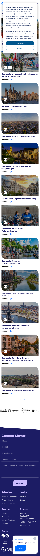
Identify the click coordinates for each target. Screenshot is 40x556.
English (20, 548)
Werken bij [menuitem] (5, 517)
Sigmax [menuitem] (4, 513)
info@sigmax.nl (26, 525)
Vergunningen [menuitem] (7, 500)
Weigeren (20, 48)
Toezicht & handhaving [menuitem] (10, 497)
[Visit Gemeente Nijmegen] (10, 410)
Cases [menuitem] (22, 500)
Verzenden (20, 483)
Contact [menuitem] (4, 523)
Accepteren (20, 43)
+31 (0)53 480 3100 (28, 522)
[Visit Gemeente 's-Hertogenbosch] (33, 410)
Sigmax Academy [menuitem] (8, 520)
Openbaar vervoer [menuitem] (8, 503)
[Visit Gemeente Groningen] (21, 410)
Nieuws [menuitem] (23, 497)
